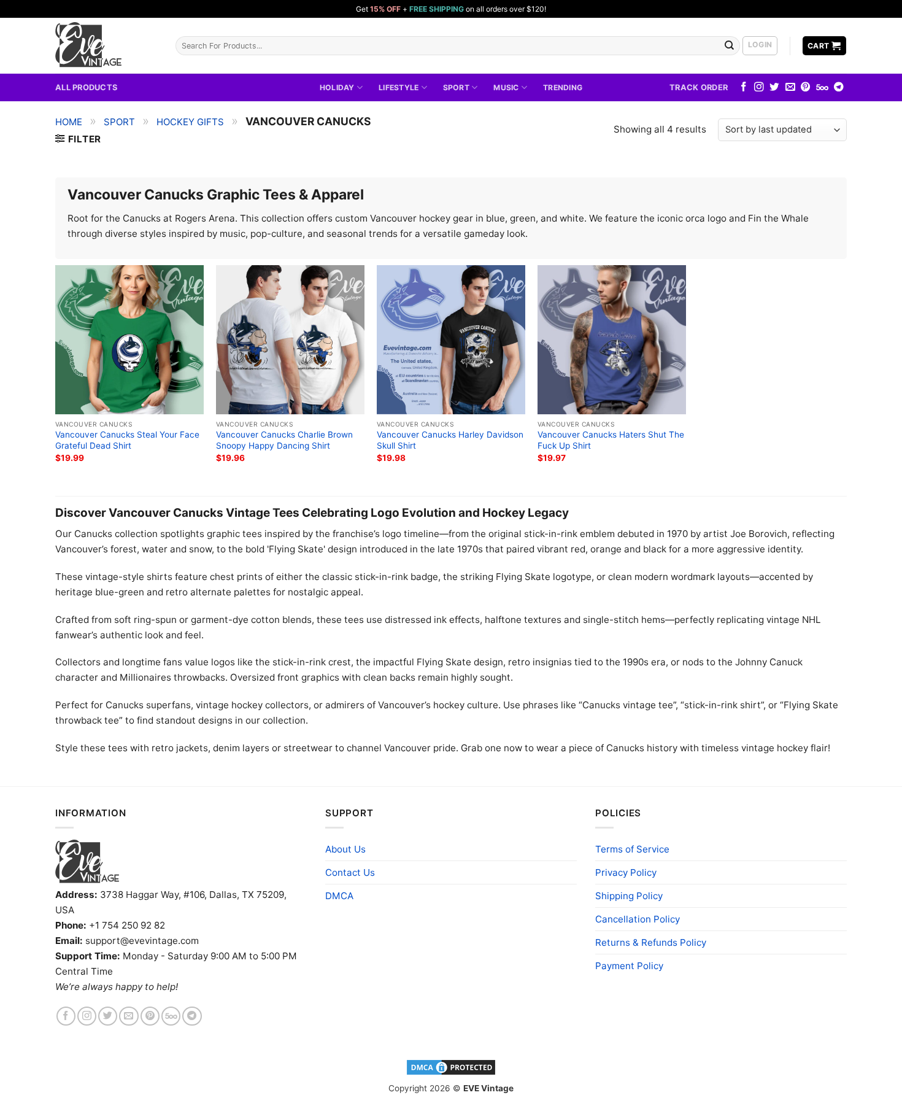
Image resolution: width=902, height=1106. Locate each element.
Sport (456, 87)
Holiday (337, 87)
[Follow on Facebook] (744, 87)
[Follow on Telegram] (839, 87)
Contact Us (350, 872)
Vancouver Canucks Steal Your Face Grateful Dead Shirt (127, 440)
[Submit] (729, 45)
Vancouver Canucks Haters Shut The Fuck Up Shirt (611, 440)
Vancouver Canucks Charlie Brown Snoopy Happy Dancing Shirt (284, 440)
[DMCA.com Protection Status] (451, 1067)
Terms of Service (632, 849)
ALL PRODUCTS (86, 87)
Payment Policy (629, 966)
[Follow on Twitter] (774, 87)
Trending (562, 87)
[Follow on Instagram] (759, 87)
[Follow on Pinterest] (806, 87)
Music (505, 87)
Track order (698, 87)
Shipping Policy (629, 896)
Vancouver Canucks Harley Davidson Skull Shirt (450, 440)
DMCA (339, 896)
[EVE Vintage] (87, 861)
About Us (345, 849)
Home (68, 122)
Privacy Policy (626, 872)
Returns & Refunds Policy (650, 942)
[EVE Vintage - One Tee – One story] (106, 46)
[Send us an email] (790, 87)
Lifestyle (398, 87)
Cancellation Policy (637, 919)
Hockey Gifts (190, 122)
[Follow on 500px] (822, 87)
